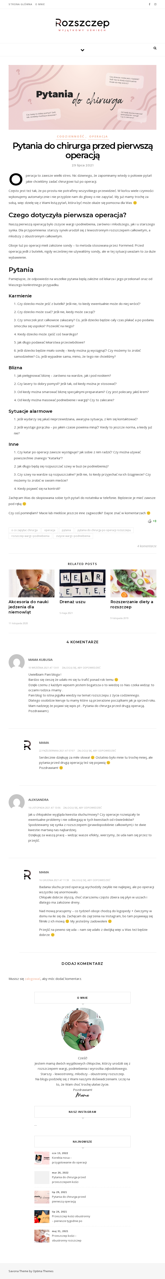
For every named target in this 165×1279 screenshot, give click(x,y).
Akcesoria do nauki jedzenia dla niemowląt (28, 607)
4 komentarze (146, 546)
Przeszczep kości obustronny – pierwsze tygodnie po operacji (71, 1219)
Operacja (98, 136)
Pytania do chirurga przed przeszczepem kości (69, 1179)
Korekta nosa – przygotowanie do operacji (69, 1160)
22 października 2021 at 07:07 (57, 750)
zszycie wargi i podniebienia (73, 536)
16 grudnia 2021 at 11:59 (54, 880)
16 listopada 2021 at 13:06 (44, 807)
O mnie (40, 4)
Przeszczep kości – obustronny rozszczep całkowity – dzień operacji (68, 1238)
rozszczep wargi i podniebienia (30, 536)
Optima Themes (43, 1271)
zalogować (32, 978)
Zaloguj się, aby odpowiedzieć (81, 667)
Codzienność (70, 136)
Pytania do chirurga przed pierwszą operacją (69, 1199)
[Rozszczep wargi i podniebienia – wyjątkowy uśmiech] (82, 25)
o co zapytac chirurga (24, 530)
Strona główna (20, 4)
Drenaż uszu (73, 602)
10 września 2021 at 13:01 (43, 667)
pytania (66, 530)
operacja (49, 530)
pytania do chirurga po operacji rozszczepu (104, 530)
